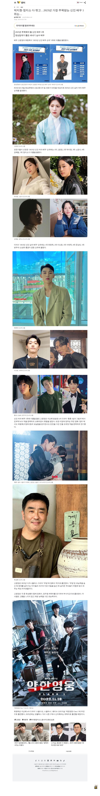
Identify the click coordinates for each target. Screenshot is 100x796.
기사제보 (31, 751)
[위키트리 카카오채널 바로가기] (51, 761)
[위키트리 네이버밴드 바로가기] (61, 761)
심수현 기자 (17, 17)
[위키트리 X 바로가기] (38, 761)
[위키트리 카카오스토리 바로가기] (48, 761)
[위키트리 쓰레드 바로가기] (45, 761)
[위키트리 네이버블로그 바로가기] (54, 761)
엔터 (18, 7)
